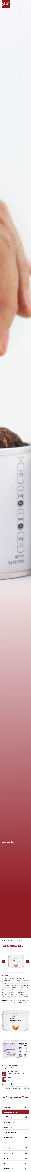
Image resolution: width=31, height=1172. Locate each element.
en (19, 4)
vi (22, 4)
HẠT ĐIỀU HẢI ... (17, 940)
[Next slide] (27, 961)
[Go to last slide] (3, 961)
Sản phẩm (8, 940)
